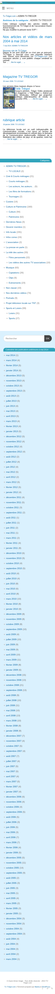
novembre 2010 (13, 558)
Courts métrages (17, 181)
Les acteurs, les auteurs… (21, 186)
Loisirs (12, 313)
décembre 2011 (13, 497)
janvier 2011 (12, 548)
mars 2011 (11, 538)
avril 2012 (11, 477)
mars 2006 (11, 842)
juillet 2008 (11, 700)
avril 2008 (11, 715)
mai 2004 (10, 949)
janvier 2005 (12, 913)
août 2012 (11, 456)
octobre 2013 (12, 385)
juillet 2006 (11, 822)
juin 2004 (10, 944)
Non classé (11, 288)
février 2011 (12, 543)
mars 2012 (11, 482)
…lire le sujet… (17, 62)
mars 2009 (11, 659)
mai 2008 (10, 710)
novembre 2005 (13, 862)
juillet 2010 (11, 578)
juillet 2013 (11, 401)
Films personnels (17, 257)
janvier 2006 (12, 852)
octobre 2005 (12, 868)
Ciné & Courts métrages (17, 176)
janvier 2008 (12, 731)
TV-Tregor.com (40, 56)
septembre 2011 (14, 512)
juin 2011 (10, 528)
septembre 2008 (14, 690)
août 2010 (11, 573)
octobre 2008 (12, 685)
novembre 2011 (13, 502)
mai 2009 (10, 649)
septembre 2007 (14, 751)
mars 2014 (11, 360)
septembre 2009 (14, 629)
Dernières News (13, 222)
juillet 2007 (11, 761)
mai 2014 (10, 355)
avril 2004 (11, 954)
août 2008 (11, 695)
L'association (12, 242)
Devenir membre (14, 227)
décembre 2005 (13, 857)
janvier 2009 (12, 670)
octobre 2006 (12, 807)
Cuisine (9, 201)
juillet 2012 (11, 462)
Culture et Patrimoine (16, 206)
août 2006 (11, 817)
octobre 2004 (12, 928)
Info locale (11, 232)
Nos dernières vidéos (16, 293)
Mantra (37, 987)
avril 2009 (11, 654)
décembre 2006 (13, 796)
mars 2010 (11, 599)
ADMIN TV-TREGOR (20, 46)
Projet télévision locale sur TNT (21, 303)
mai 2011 (10, 533)
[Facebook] (42, 988)
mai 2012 (10, 472)
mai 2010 (10, 588)
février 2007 (12, 786)
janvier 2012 (12, 492)
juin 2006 (10, 827)
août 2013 (11, 396)
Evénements (15, 283)
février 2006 (12, 847)
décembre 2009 (13, 614)
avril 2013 (11, 416)
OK (46, 338)
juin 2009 (10, 644)
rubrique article (14, 120)
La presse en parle (15, 247)
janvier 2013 (12, 431)
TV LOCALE (18, 81)
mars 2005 (11, 903)
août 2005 (11, 878)
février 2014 (12, 365)
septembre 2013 (14, 391)
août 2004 (11, 939)
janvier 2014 (12, 370)
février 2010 (12, 604)
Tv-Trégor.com (9, 16)
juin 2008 (10, 705)
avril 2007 (11, 776)
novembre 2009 (13, 619)
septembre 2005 (14, 873)
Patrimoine (14, 217)
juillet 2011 (11, 522)
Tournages (14, 196)
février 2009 (12, 665)
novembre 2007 (13, 741)
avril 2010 (11, 593)
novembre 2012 (13, 441)
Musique (10, 267)
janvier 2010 (12, 609)
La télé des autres (14, 252)
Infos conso (11, 237)
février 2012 (12, 487)
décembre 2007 (13, 736)
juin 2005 (10, 888)
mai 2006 (10, 832)
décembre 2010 (13, 553)
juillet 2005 (11, 883)
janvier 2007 (12, 791)
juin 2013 (10, 406)
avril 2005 (11, 898)
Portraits (10, 298)
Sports (12, 318)
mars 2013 (11, 421)
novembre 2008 (13, 680)
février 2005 (12, 908)
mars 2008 (11, 720)
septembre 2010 (14, 568)
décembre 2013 (13, 375)
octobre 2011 (12, 507)
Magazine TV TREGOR (20, 77)
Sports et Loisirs (14, 308)
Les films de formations (20, 191)
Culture (12, 212)
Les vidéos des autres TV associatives (27, 262)
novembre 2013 (13, 380)
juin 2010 (10, 583)
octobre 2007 (12, 746)
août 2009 (11, 634)
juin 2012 (10, 467)
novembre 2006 (13, 802)
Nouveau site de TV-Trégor (15, 51)
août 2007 (11, 756)
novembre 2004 (13, 923)
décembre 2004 (13, 918)
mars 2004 (11, 959)
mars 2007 (11, 781)
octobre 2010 (12, 563)
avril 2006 (11, 837)
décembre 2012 (13, 436)
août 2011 (11, 517)
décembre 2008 (13, 675)
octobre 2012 (12, 446)
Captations (14, 272)
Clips (11, 277)
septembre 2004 (14, 933)
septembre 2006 (14, 812)
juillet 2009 (11, 639)
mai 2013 (10, 411)
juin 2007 (10, 766)
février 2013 (12, 426)
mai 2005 (10, 893)
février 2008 (12, 725)
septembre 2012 (14, 451)
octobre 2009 (12, 624)
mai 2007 (10, 771)
